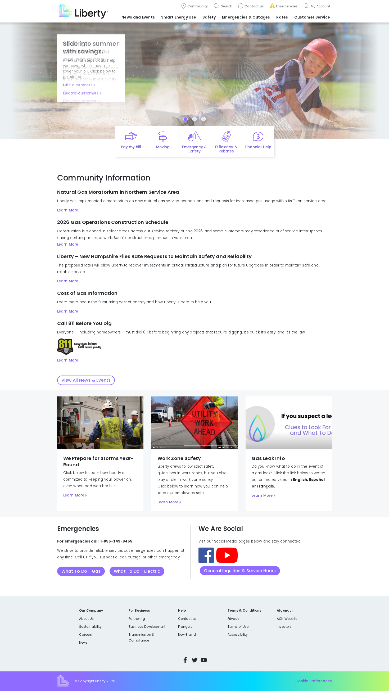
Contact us (254, 6)
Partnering (137, 618)
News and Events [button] (138, 17)
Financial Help (258, 147)
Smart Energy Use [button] (178, 17)
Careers (85, 634)
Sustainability (90, 626)
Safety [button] (209, 17)
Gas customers (78, 85)
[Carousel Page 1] (185, 119)
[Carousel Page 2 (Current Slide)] (194, 119)
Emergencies (287, 6)
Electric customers (81, 93)
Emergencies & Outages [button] (246, 17)
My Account (320, 6)
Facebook (185, 660)
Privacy (233, 618)
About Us (86, 618)
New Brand (187, 634)
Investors (284, 626)
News (83, 642)
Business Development (147, 626)
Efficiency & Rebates (226, 149)
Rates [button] (282, 17)
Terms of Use (238, 626)
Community (197, 6)
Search (226, 6)
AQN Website (287, 618)
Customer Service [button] (312, 17)
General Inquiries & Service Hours (240, 571)
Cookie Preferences (313, 681)
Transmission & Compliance (141, 637)
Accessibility (238, 634)
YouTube (203, 660)
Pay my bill (131, 147)
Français (185, 626)
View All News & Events (86, 380)
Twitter (194, 660)
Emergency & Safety (194, 149)
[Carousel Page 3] (203, 119)
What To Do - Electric (137, 571)
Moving (163, 147)
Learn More (67, 210)
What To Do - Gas (81, 571)
